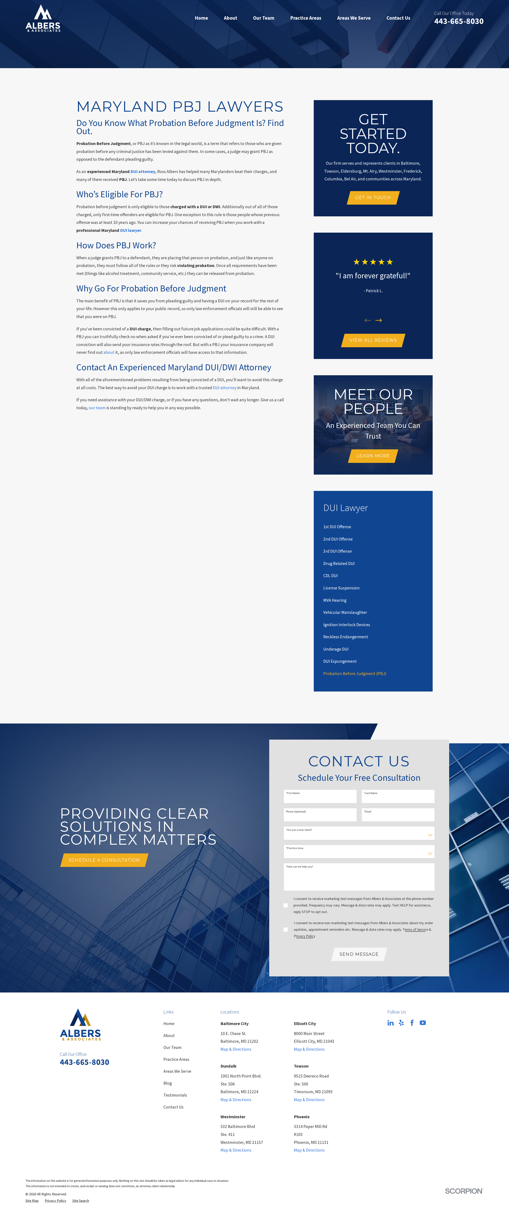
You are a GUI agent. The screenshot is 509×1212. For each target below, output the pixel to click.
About (169, 1035)
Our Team (172, 1047)
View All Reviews (373, 340)
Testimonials (175, 1095)
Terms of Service (415, 929)
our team (97, 407)
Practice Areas (176, 1059)
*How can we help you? (299, 866)
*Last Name (370, 793)
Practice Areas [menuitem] (305, 18)
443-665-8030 (459, 21)
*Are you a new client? (299, 830)
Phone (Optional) (296, 811)
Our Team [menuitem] (263, 18)
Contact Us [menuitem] (398, 18)
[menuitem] (337, 526)
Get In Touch (373, 197)
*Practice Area (294, 848)
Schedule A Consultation (104, 860)
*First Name (293, 793)
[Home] (42, 18)
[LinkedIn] (391, 1023)
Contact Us (173, 1107)
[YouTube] (423, 1023)
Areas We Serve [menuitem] (354, 18)
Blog (167, 1083)
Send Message (359, 954)
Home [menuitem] (201, 18)
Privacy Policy (304, 936)
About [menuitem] (230, 18)
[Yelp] (401, 1023)
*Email (367, 811)
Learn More (373, 455)
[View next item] (378, 320)
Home (168, 1023)
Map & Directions (236, 1049)
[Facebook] (412, 1023)
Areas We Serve (177, 1071)
